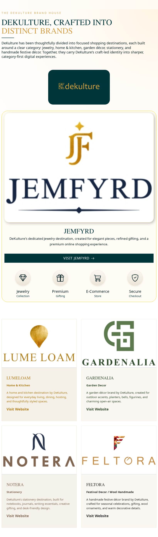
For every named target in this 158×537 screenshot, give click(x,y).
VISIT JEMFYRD (76, 258)
